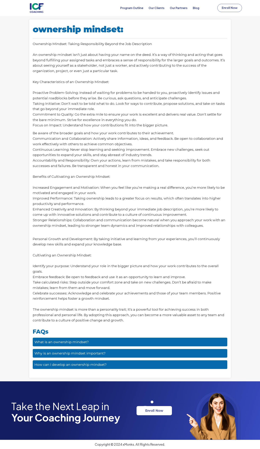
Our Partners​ (178, 8)
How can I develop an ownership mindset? (70, 364)
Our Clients (156, 8)
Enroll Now (154, 411)
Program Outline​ (131, 8)
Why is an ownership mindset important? (70, 353)
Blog (196, 8)
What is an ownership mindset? (61, 342)
